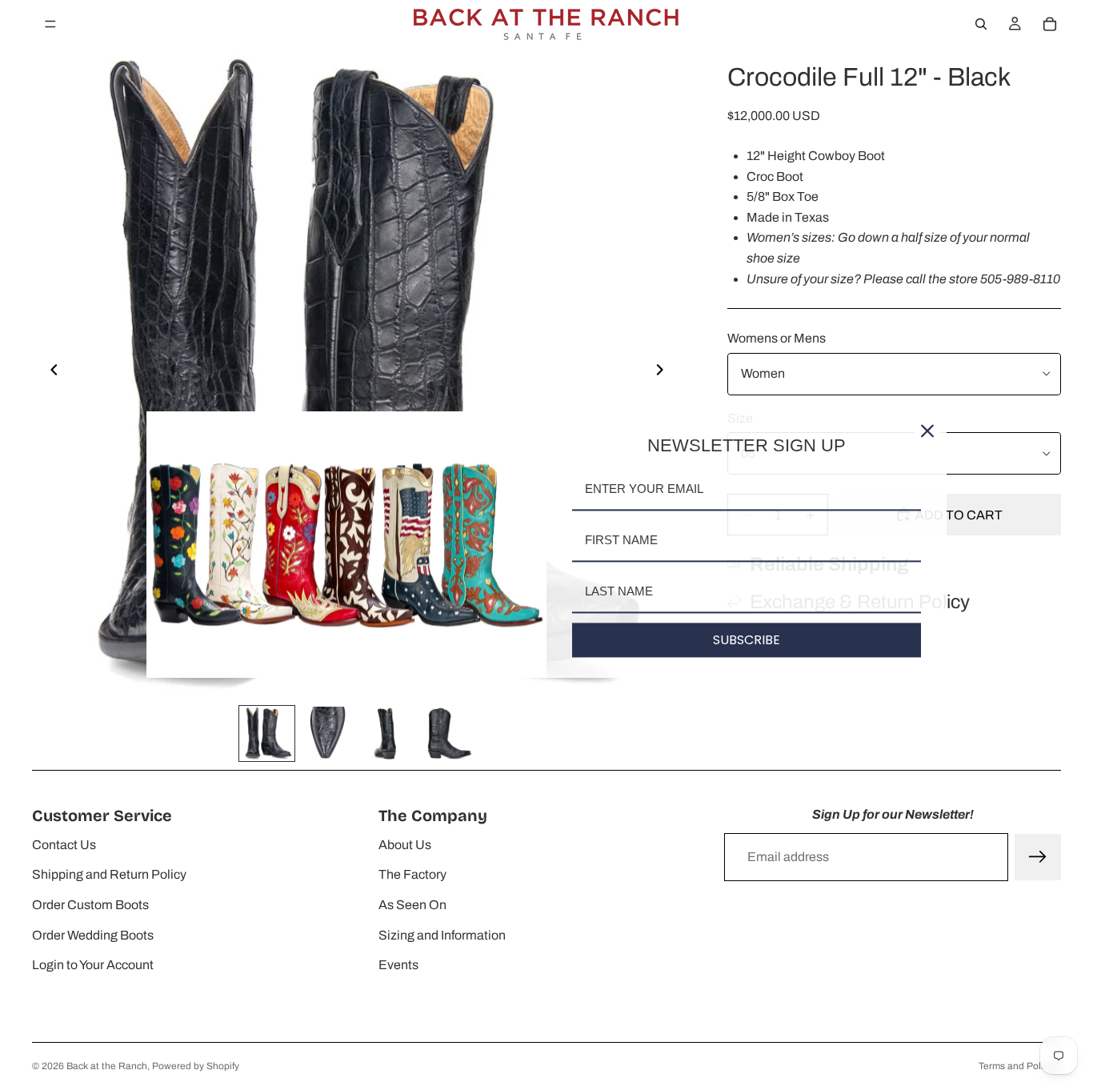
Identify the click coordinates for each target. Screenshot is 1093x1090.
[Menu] (50, 24)
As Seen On (412, 905)
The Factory (412, 874)
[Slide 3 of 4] (387, 733)
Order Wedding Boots (93, 935)
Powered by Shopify (195, 1066)
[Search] (981, 24)
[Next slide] (664, 373)
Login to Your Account (93, 965)
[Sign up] (1038, 857)
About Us (404, 845)
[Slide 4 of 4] (447, 733)
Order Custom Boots (90, 905)
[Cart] (1049, 24)
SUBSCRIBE (746, 640)
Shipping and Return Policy (109, 874)
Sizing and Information (442, 935)
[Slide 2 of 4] (327, 733)
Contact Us (64, 845)
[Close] (927, 430)
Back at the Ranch (106, 1066)
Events (398, 965)
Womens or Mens (776, 338)
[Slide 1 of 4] (267, 733)
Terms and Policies (1020, 1066)
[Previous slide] (49, 373)
